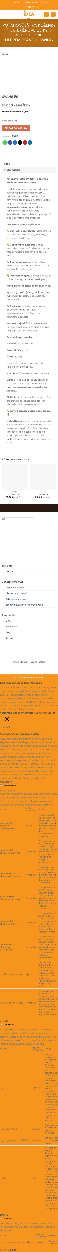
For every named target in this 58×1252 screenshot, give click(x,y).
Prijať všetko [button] (28, 713)
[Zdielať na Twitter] (15, 142)
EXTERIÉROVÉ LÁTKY (29, 30)
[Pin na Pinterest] (25, 142)
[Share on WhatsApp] (4, 142)
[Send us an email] (32, 657)
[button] (3, 14)
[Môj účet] (46, 14)
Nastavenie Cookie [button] (10, 713)
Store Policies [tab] (12, 170)
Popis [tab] (7, 164)
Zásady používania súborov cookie (24, 604)
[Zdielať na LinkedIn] (30, 142)
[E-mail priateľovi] (20, 142)
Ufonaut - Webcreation (32, 662)
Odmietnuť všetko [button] (45, 713)
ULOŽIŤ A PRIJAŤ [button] (9, 1250)
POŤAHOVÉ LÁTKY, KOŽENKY (29, 25)
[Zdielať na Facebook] (9, 142)
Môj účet (10, 571)
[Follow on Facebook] (25, 657)
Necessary (10, 785)
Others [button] (4, 1215)
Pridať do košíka (16, 128)
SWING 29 (14, 494)
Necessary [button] (6, 782)
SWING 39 (43, 494)
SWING (46, 40)
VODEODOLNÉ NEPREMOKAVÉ (23, 37)
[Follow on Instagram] (29, 657)
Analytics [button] (5, 1021)
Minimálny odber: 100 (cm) (15, 112)
